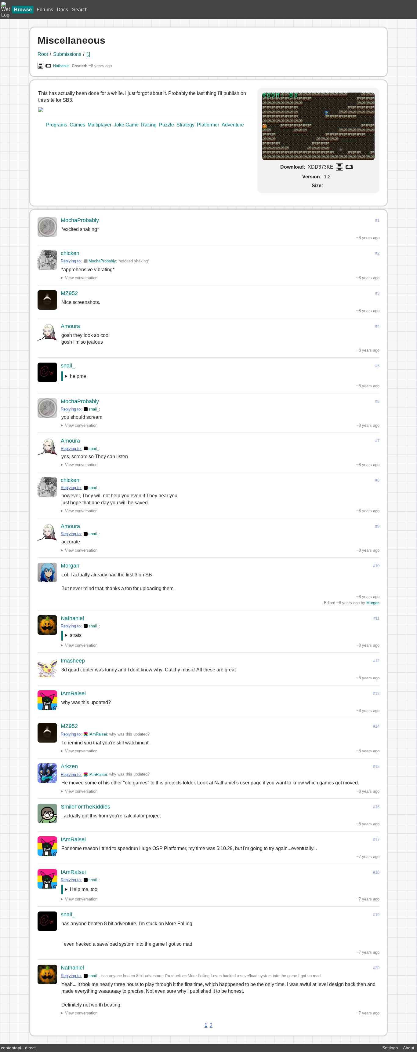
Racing (149, 124)
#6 (377, 401)
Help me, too (83, 889)
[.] (88, 54)
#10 (376, 566)
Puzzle (166, 124)
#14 (376, 726)
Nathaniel (61, 66)
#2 (377, 253)
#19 (376, 914)
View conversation (81, 278)
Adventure (233, 124)
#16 (376, 807)
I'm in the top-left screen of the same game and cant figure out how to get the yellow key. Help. (165, 890)
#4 (377, 326)
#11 (376, 618)
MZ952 (69, 293)
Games (77, 124)
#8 (377, 480)
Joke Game (126, 124)
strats (76, 635)
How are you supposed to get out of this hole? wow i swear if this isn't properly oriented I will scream (122, 377)
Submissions (67, 54)
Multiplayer (99, 124)
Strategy (185, 124)
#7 (377, 441)
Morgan (70, 566)
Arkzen (69, 766)
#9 (377, 526)
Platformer (208, 124)
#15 (376, 766)
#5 (377, 365)
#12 (376, 661)
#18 (376, 872)
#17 (376, 839)
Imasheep (73, 661)
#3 (377, 293)
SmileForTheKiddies (85, 807)
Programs (56, 124)
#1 (377, 220)
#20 (376, 968)
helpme (78, 376)
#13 (376, 693)
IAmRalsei (73, 693)
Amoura (70, 326)
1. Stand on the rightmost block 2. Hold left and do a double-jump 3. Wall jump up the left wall (100, 636)
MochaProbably (80, 220)
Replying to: (71, 261)
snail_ (68, 366)
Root (43, 54)
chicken (70, 253)
